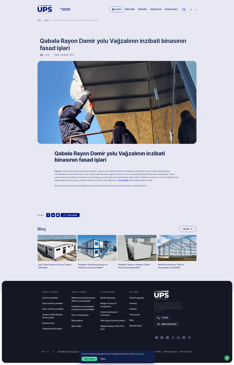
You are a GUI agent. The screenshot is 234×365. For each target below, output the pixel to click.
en (191, 9)
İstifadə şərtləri (170, 352)
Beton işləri (77, 326)
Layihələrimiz (107, 292)
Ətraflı (186, 229)
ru (195, 9)
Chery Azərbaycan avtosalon (109, 313)
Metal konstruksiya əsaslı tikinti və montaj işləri (83, 299)
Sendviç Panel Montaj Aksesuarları (52, 316)
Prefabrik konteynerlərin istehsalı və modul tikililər (83, 308)
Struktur (133, 303)
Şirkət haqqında (136, 298)
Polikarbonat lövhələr (52, 328)
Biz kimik (133, 292)
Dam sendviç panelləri (52, 303)
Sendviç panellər (50, 298)
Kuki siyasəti (186, 352)
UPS (39, 20)
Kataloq (133, 309)
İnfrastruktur (77, 320)
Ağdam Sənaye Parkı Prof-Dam (112, 327)
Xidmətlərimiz (79, 292)
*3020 (165, 318)
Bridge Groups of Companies (108, 304)
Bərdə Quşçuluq (107, 298)
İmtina (103, 359)
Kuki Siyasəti (139, 354)
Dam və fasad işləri (80, 315)
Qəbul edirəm (89, 359)
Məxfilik (157, 352)
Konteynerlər (48, 323)
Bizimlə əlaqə (135, 326)
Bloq (46, 20)
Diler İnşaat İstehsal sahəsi (112, 320)
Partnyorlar (134, 314)
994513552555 (169, 324)
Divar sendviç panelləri (53, 309)
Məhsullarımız (50, 292)
